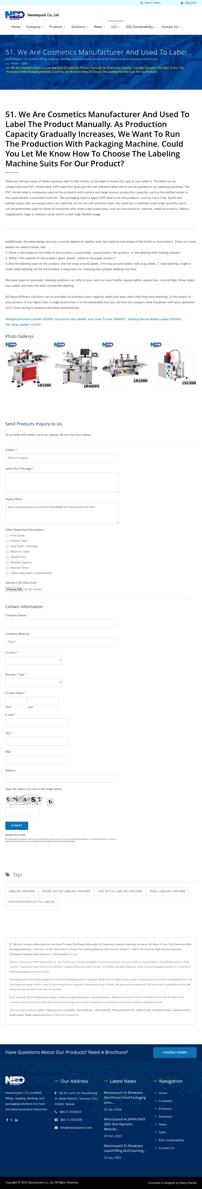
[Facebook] (7, 1120)
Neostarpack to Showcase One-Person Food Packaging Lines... (125, 1097)
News (98, 27)
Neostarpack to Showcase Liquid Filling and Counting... (125, 1148)
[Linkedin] (16, 1120)
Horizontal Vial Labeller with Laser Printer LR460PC (90, 319)
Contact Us (170, 27)
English (191, 3)
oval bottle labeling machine (119, 891)
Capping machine (181, 1010)
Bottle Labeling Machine (37, 1015)
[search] (142, 3)
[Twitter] (11, 1120)
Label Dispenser (102, 1010)
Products (56, 27)
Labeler (40, 1010)
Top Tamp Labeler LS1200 (22, 324)
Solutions (78, 27)
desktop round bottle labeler (31, 902)
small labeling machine (167, 891)
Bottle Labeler (16, 1015)
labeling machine (21, 891)
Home (15, 27)
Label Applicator (84, 1010)
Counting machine (161, 1010)
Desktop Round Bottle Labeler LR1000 (154, 319)
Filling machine (53, 1010)
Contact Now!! (175, 1052)
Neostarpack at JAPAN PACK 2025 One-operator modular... (124, 1124)
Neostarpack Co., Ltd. (41, 1182)
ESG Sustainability (140, 27)
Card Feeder (69, 1010)
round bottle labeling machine (66, 891)
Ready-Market (188, 1183)
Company (33, 27)
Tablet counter (143, 1010)
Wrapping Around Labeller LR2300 (29, 319)
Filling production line (123, 1010)
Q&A (114, 27)
